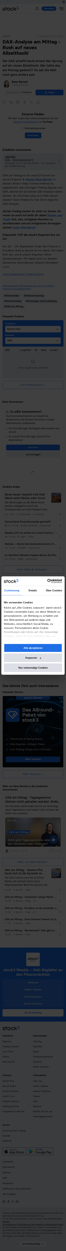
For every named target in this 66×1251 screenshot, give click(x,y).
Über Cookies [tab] (54, 590)
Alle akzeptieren (33, 647)
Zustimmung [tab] (11, 590)
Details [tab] (33, 590)
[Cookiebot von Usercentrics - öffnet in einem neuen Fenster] (47, 581)
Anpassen (31, 657)
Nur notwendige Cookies (33, 667)
